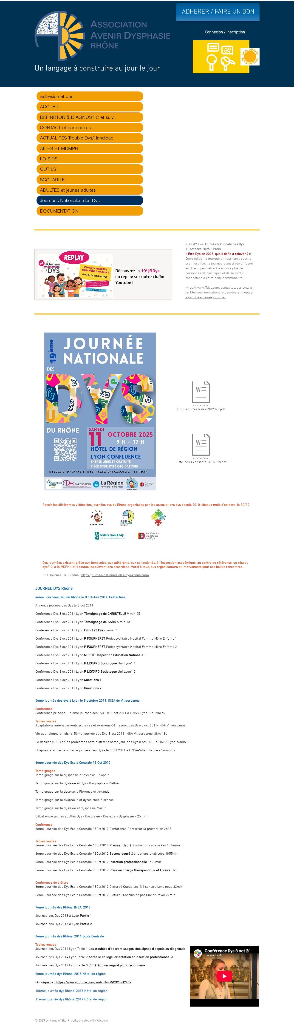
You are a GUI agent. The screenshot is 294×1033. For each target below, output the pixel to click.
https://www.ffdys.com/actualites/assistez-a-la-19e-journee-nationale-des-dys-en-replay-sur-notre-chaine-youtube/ (219, 292)
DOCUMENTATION (59, 211)
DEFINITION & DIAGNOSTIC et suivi (77, 117)
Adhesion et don (57, 96)
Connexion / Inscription (225, 32)
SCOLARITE (52, 179)
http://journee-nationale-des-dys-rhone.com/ (115, 575)
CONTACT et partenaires (65, 127)
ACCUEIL (49, 106)
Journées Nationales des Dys (70, 200)
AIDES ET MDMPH (59, 148)
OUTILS (48, 169)
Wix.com (102, 1021)
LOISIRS (48, 159)
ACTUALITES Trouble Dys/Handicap (76, 138)
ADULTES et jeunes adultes (68, 190)
